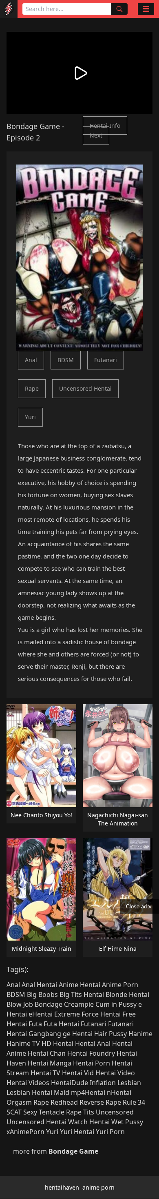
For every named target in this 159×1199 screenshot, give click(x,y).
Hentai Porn (91, 1063)
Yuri (30, 417)
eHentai (41, 1014)
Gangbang (45, 1033)
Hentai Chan (47, 1053)
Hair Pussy (110, 1033)
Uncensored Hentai (85, 388)
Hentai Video (115, 1072)
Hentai (63, 1043)
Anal (31, 360)
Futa (35, 1023)
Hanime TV (23, 1043)
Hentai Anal (92, 1043)
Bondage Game (33, 126)
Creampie (79, 1004)
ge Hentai (78, 1033)
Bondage (48, 1004)
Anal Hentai (39, 984)
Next (96, 135)
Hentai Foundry (91, 1053)
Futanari (105, 360)
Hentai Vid (78, 1072)
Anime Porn (120, 984)
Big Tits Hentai (82, 994)
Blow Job (20, 1004)
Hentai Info (105, 125)
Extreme (67, 1014)
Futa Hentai (61, 1023)
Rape (32, 388)
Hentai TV (45, 1072)
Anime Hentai (79, 984)
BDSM (65, 360)
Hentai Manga (49, 1063)
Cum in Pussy (116, 1004)
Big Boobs (42, 994)
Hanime (140, 1033)
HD (46, 1043)
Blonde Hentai (127, 994)
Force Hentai (101, 1014)
